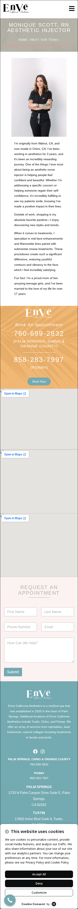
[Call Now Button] (10, 900)
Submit (13, 672)
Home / (24, 39)
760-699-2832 (39, 333)
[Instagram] (43, 751)
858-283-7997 (39, 359)
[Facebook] (35, 751)
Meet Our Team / (45, 39)
